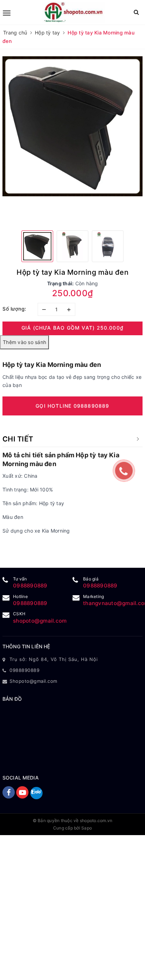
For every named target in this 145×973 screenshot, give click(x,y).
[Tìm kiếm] (136, 12)
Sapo (86, 828)
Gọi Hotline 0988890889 (72, 406)
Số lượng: (14, 309)
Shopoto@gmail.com (33, 681)
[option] (72, 126)
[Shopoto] (73, 12)
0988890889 (30, 585)
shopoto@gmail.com (40, 620)
